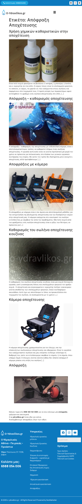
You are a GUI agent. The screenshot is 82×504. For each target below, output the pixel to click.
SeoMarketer (51, 500)
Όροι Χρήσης (62, 451)
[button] (55, 12)
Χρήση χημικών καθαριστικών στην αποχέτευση (38, 33)
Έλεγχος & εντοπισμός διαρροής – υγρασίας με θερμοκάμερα (39, 458)
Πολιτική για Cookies (65, 459)
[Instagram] (75, 3)
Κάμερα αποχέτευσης (27, 299)
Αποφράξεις (35, 488)
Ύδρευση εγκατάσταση (39, 479)
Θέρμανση (34, 475)
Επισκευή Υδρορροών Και (39, 467)
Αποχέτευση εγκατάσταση (40, 484)
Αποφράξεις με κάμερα (28, 164)
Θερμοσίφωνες (36, 450)
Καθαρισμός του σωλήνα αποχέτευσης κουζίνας (41, 232)
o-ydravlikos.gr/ (17, 417)
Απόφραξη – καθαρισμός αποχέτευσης (41, 98)
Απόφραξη (17, 365)
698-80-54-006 (31, 412)
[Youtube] (79, 3)
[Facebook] (71, 3)
